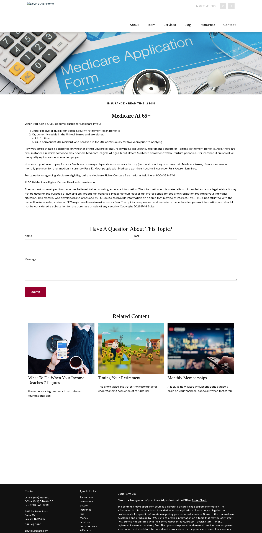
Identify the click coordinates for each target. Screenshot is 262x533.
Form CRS (131, 493)
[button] (134, 24)
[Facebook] (231, 6)
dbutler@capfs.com (36, 530)
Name (28, 236)
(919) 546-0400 (43, 501)
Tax (82, 513)
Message (30, 259)
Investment (86, 501)
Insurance (85, 509)
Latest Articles (88, 526)
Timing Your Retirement (119, 377)
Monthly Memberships (187, 377)
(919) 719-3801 (207, 6)
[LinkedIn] (223, 6)
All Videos (85, 530)
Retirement (86, 497)
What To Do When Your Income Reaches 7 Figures (56, 380)
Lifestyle (85, 522)
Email (136, 236)
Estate (84, 505)
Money (84, 517)
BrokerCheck (199, 500)
